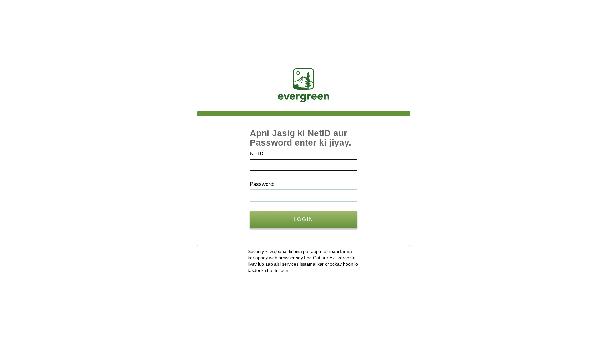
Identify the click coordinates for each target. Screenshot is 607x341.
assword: (262, 184)
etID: (257, 154)
